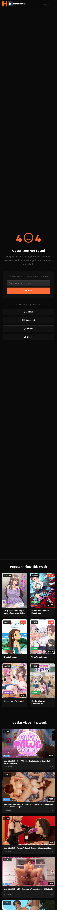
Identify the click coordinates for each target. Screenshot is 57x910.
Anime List (30, 320)
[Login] (45, 4)
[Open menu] (52, 4)
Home (30, 312)
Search (28, 290)
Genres (30, 337)
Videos (30, 328)
